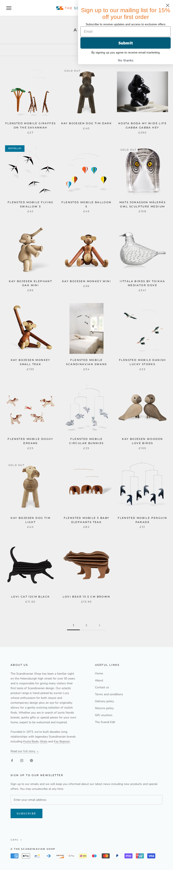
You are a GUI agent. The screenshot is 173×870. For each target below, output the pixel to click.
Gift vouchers (103, 715)
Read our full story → (25, 751)
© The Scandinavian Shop (33, 848)
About (99, 680)
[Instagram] (21, 760)
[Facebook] (12, 760)
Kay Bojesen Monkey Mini (86, 281)
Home (99, 673)
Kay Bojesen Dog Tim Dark (86, 123)
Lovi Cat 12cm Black (30, 596)
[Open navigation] (8, 8)
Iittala (43, 741)
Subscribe (26, 813)
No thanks (125, 60)
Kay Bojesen (62, 741)
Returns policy (104, 708)
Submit (125, 43)
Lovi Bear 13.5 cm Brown (86, 596)
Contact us (102, 687)
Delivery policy (104, 701)
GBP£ (14, 839)
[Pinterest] (31, 760)
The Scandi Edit (105, 722)
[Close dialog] (167, 5)
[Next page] (99, 625)
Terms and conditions (109, 694)
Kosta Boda (30, 741)
